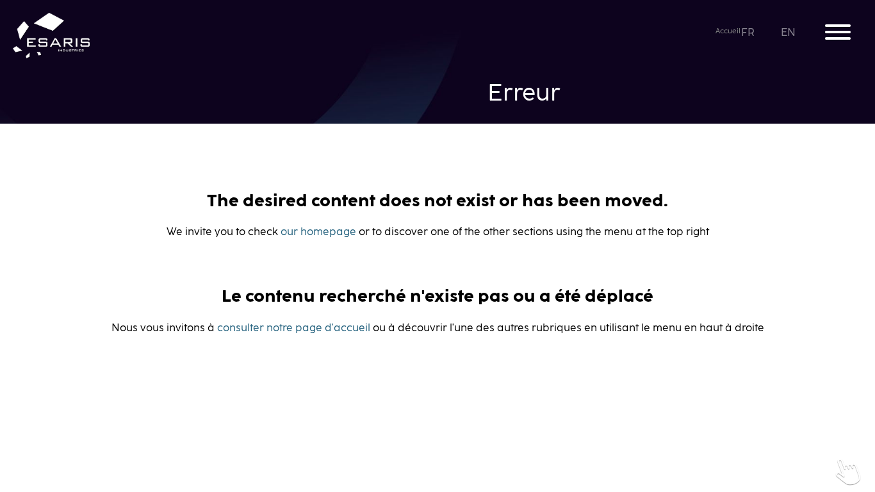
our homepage (318, 232)
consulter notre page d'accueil (293, 328)
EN (789, 33)
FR (749, 33)
